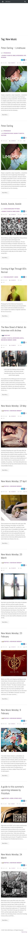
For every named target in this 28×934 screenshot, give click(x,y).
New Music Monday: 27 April (14, 481)
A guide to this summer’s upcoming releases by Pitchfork (12, 790)
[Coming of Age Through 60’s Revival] (14, 293)
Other (16, 798)
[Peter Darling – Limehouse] (14, 78)
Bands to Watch (7, 55)
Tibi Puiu (6, 410)
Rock (20, 798)
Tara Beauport (8, 277)
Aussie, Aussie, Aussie (11, 203)
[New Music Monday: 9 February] (14, 739)
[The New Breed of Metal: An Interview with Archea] (14, 358)
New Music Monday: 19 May (13, 405)
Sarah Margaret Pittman (12, 208)
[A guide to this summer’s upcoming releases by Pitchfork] (14, 814)
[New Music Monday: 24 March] (14, 884)
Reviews (3, 57)
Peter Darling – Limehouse (13, 47)
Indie (14, 55)
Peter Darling (7, 125)
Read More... (5, 114)
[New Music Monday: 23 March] (14, 586)
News (18, 211)
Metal (22, 338)
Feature (3, 135)
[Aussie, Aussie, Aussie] (14, 226)
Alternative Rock (7, 133)
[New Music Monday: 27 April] (14, 507)
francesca (7, 53)
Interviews (19, 55)
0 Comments (12, 62)
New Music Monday (7, 340)
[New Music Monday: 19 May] (14, 434)
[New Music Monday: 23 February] (14, 663)
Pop (25, 55)
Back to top (24, 932)
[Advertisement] (14, 19)
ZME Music (8, 1)
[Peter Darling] (14, 156)
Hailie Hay (7, 335)
